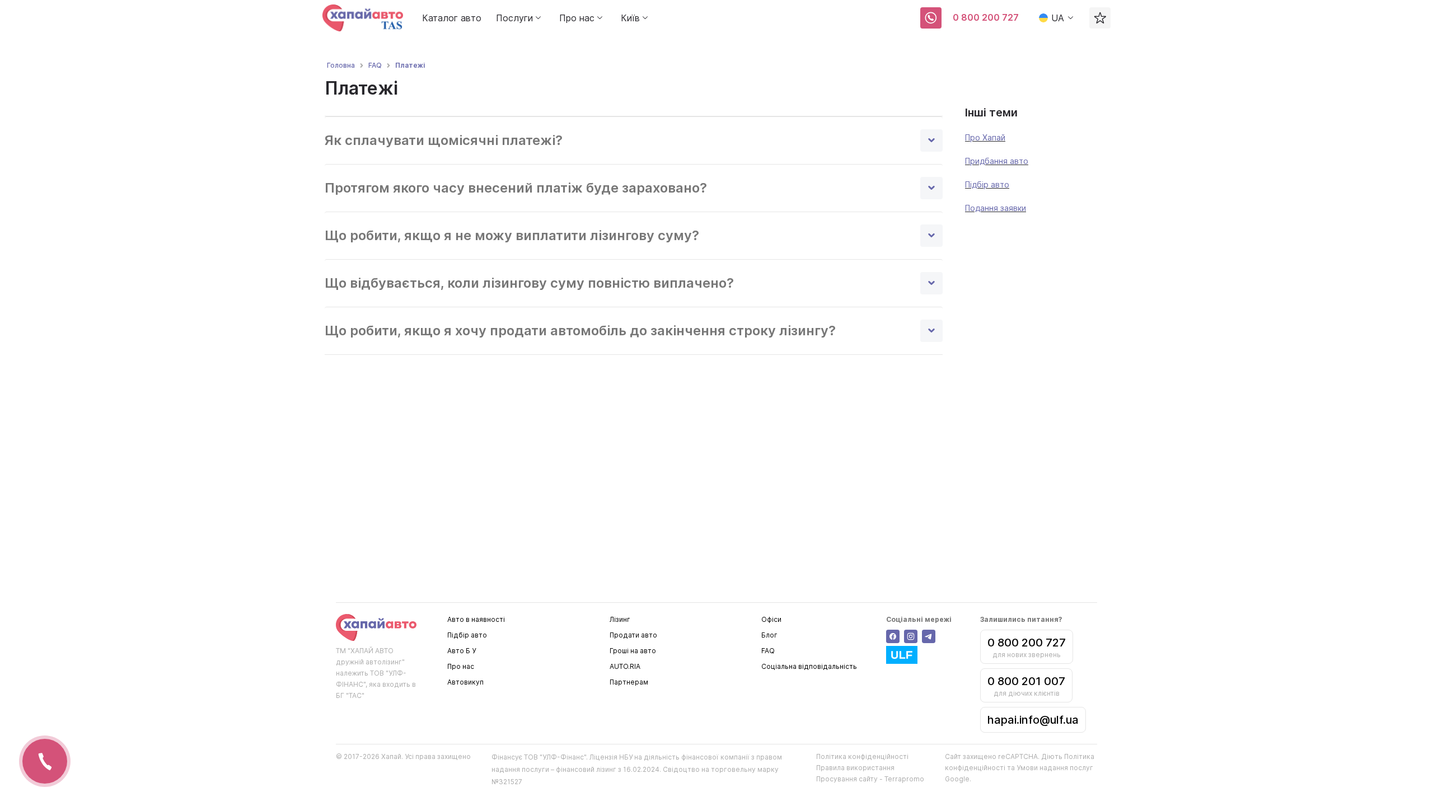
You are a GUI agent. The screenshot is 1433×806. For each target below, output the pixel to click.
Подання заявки (995, 208)
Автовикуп (465, 682)
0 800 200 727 (986, 17)
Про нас (460, 666)
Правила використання (855, 767)
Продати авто (633, 635)
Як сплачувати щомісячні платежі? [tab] (444, 140)
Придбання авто (996, 161)
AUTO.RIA (625, 666)
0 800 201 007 (1026, 681)
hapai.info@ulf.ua (1033, 720)
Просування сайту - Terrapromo (870, 779)
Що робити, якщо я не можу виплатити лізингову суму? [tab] (512, 235)
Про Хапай (985, 137)
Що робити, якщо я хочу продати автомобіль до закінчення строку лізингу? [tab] (580, 330)
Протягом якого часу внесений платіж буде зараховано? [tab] (516, 188)
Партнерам (629, 682)
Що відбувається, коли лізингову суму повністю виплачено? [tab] (529, 283)
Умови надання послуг (1055, 767)
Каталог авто (451, 18)
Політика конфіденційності (862, 756)
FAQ (768, 650)
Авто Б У (461, 650)
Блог (769, 635)
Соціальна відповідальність (809, 666)
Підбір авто (987, 184)
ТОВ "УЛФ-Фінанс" (555, 757)
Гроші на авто (633, 650)
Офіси (771, 619)
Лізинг (620, 619)
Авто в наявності (476, 619)
